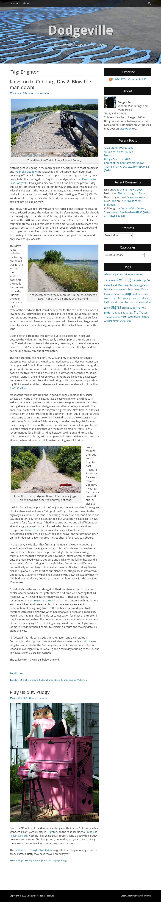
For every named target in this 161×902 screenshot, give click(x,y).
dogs (144, 280)
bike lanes (131, 274)
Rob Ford (147, 302)
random (120, 302)
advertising (110, 274)
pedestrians (145, 294)
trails (145, 313)
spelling (125, 307)
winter (116, 320)
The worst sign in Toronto (133, 193)
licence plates (119, 289)
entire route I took (40, 600)
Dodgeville (80, 29)
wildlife (108, 320)
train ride (87, 641)
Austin (123, 274)
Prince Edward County (57, 679)
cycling (15, 679)
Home (14, 3)
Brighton (27, 679)
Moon (107, 155)
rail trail (113, 302)
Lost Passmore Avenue (134, 197)
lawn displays (54, 860)
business (139, 274)
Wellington (82, 679)
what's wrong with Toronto (135, 316)
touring (72, 679)
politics (140, 298)
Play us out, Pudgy (30, 692)
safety (107, 307)
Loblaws (130, 289)
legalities (109, 289)
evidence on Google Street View (33, 850)
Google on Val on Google (118, 151)
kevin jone (110, 201)
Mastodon (125, 128)
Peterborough (110, 298)
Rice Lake (129, 302)
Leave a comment (42, 93)
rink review (138, 302)
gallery (144, 285)
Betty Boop (32, 860)
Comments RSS (137, 79)
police (133, 298)
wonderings (125, 320)
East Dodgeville (122, 285)
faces (136, 285)
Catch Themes (144, 895)
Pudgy (64, 860)
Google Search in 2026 (117, 159)
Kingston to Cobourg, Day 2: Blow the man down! (50, 84)
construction (110, 280)
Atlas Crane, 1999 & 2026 (118, 147)
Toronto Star (128, 313)
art (118, 274)
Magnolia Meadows (26, 171)
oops (129, 293)
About (26, 3)
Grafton (42, 679)
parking (136, 294)
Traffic (138, 312)
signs (116, 307)
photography (123, 298)
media (137, 289)
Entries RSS (119, 79)
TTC (106, 316)
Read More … (17, 673)
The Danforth (116, 313)
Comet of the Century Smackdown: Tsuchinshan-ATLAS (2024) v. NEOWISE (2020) (126, 166)
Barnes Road (32, 530)
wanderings (17, 860)
